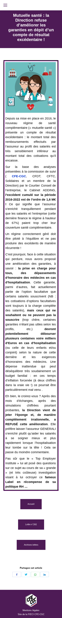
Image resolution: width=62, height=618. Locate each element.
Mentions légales (31, 610)
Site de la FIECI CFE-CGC (31, 614)
